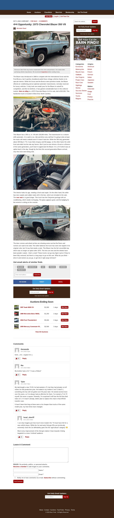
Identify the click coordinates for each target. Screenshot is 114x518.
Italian (90, 77)
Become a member (20, 467)
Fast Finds (60, 510)
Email (41, 474)
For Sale (34, 21)
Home (29, 12)
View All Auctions (41, 332)
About (41, 510)
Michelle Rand (21, 28)
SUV (43, 267)
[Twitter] (53, 504)
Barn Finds (57, 5)
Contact (46, 510)
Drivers (63, 267)
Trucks (52, 267)
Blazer (20, 267)
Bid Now (65, 307)
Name (41, 470)
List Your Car (64, 16)
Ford (89, 94)
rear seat (19, 197)
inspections (44, 72)
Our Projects (80, 77)
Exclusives (79, 66)
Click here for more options (42, 295)
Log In (56, 16)
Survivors (79, 93)
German (90, 75)
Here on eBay (23, 91)
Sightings (79, 85)
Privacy (67, 510)
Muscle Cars (80, 72)
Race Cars (79, 82)
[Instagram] (61, 504)
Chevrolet (32, 267)
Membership (70, 12)
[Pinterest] (57, 504)
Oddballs (79, 75)
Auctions (38, 12)
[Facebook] (49, 504)
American (91, 66)
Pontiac (90, 97)
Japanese (91, 80)
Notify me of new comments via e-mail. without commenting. (41, 478)
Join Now (48, 16)
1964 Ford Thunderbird (28, 320)
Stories (78, 88)
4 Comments (43, 21)
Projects (21, 270)
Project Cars (80, 80)
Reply (24, 358)
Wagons (78, 98)
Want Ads (59, 12)
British (90, 69)
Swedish (90, 82)
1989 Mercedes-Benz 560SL (30, 314)
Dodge (90, 91)
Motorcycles (80, 69)
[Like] (17, 358)
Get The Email (82, 12)
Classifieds (48, 12)
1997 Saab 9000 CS (27, 307)
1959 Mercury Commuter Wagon (31, 326)
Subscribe (47, 478)
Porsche (90, 99)
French (90, 72)
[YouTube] (65, 504)
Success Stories (81, 90)
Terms (73, 510)
